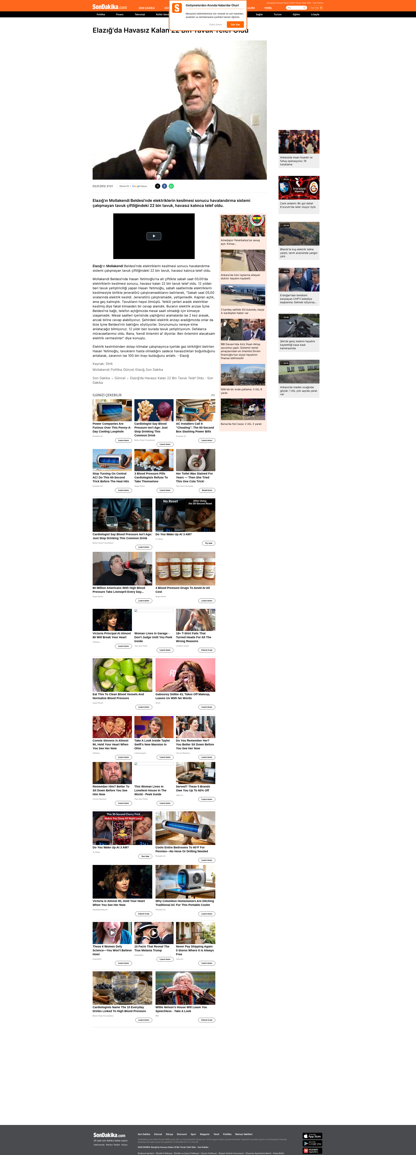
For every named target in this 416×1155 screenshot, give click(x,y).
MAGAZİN (248, 8)
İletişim (117, 1144)
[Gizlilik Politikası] (164, 1153)
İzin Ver (235, 24)
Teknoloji (140, 14)
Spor (193, 1134)
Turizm (278, 14)
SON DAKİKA (147, 8)
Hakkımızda (99, 1144)
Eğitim (296, 14)
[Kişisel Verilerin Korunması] (231, 1153)
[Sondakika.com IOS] (312, 1136)
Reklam (109, 1144)
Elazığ (97, 266)
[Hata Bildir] (278, 1153)
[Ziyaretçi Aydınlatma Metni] (258, 1153)
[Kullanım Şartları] (146, 1153)
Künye (124, 1144)
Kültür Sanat (163, 14)
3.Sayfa (315, 14)
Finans (120, 14)
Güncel (158, 1134)
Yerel (216, 1134)
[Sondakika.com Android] (312, 1143)
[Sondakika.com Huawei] (312, 1151)
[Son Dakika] (110, 7)
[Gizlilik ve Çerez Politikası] (186, 1153)
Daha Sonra (215, 24)
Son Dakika (144, 1134)
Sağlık (259, 14)
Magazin (205, 1134)
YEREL (268, 8)
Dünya (169, 1134)
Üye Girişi (315, 8)
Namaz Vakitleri (244, 1134)
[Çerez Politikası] (209, 1153)
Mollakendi (114, 266)
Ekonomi (182, 1134)
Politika (101, 14)
